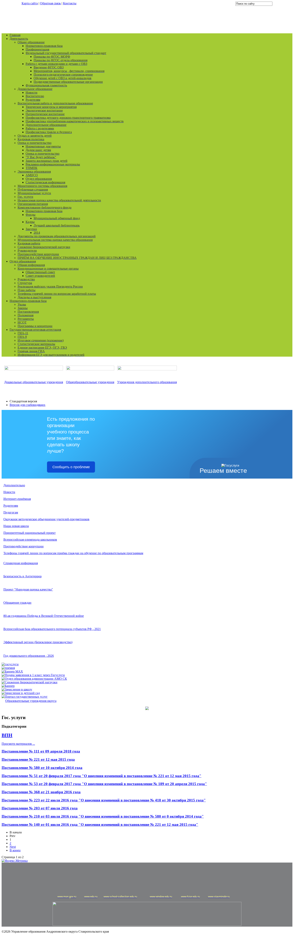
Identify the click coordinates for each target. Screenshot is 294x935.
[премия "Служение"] (8, 668)
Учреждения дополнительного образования (147, 382)
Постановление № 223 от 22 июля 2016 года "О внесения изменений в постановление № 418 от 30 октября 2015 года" (104, 800)
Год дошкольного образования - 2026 (28, 655)
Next (13, 846)
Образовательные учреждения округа (30, 700)
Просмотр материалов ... (18, 743)
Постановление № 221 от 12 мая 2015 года (38, 759)
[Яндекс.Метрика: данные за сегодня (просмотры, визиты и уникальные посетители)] (15, 861)
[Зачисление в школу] (17, 689)
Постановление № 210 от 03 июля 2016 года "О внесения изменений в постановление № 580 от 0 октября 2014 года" (103, 816)
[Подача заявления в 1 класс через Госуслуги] (33, 675)
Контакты (69, 3)
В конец (15, 850)
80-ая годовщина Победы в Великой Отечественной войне (43, 615)
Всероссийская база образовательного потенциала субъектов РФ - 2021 (52, 629)
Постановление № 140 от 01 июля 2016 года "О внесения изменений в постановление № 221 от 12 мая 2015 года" (100, 824)
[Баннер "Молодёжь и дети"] (8, 686)
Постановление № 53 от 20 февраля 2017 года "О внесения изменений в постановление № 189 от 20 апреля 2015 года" (104, 784)
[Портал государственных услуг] (25, 696)
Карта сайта (30, 3)
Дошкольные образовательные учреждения (33, 382)
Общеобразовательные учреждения (90, 382)
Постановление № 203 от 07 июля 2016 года (40, 808)
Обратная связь (50, 3)
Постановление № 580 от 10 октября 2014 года (42, 768)
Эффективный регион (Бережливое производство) (37, 642)
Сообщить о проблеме (71, 467)
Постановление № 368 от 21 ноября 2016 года (41, 792)
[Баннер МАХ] (12, 671)
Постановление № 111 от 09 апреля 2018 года (41, 751)
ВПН (7, 735)
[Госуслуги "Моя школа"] (10, 664)
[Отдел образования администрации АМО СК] (34, 678)
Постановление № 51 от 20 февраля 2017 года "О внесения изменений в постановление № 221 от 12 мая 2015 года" (101, 776)
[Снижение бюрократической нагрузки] (29, 682)
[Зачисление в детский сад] (21, 693)
